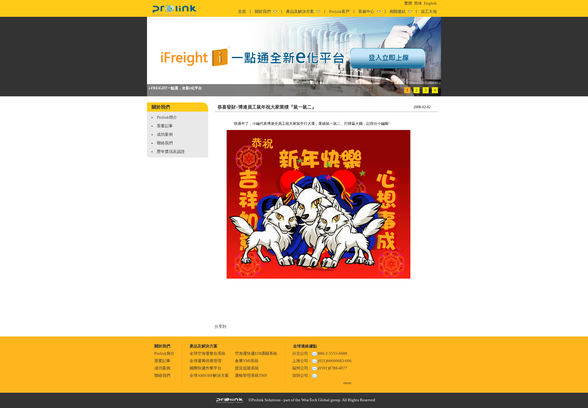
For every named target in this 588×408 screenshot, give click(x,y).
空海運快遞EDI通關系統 (256, 353)
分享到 (220, 326)
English (430, 3)
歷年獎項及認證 (171, 151)
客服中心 (366, 11)
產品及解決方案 (300, 11)
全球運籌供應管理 (205, 360)
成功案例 (165, 134)
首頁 (242, 11)
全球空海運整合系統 (207, 353)
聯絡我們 (165, 143)
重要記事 (165, 126)
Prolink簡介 (167, 117)
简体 (418, 3)
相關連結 (397, 11)
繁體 (408, 3)
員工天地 (429, 11)
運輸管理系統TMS (251, 375)
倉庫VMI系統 (246, 360)
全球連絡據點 (304, 346)
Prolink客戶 (339, 11)
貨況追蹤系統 (247, 368)
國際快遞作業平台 (205, 368)
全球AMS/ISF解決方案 (209, 375)
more (347, 382)
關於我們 (263, 11)
